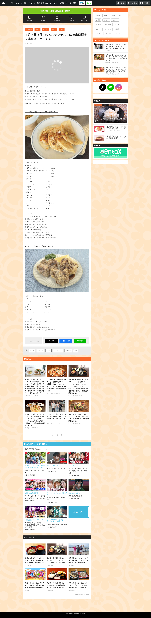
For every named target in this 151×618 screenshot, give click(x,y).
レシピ (61, 29)
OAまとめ (29, 29)
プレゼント (99, 33)
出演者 (43, 20)
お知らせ (115, 20)
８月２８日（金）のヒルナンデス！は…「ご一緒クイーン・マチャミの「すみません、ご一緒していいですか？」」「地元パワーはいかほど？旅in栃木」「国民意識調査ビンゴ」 (56, 560)
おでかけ (45, 29)
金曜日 (98, 20)
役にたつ (40, 351)
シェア (67, 341)
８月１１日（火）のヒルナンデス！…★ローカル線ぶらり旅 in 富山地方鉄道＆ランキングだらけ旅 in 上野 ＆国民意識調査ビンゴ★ (35, 560)
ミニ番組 (61, 3)
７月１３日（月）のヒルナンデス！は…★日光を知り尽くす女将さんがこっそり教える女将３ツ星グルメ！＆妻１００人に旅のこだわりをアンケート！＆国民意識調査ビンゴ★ (56, 585)
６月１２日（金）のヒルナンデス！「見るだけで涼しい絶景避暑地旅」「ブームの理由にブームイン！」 (78, 585)
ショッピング (107, 29)
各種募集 (57, 20)
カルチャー (108, 24)
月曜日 (37, 29)
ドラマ (12, 3)
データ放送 (70, 20)
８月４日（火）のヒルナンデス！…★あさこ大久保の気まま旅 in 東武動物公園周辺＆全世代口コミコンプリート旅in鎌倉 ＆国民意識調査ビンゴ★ (35, 585)
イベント (68, 3)
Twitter (102, 87)
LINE (110, 87)
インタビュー (58, 351)
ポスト (53, 341)
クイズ (117, 24)
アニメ (55, 3)
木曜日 (121, 15)
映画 (42, 3)
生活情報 (117, 29)
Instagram (118, 87)
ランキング (109, 33)
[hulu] (89, 3)
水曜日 (113, 15)
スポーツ (48, 3)
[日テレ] (4, 3)
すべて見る (56, 435)
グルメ (54, 29)
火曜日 (106, 15)
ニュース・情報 (21, 3)
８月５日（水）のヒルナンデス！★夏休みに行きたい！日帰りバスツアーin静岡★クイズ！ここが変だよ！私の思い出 (78, 560)
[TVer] (82, 3)
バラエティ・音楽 (34, 3)
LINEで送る (80, 341)
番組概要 (29, 20)
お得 (75, 351)
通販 (74, 3)
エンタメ (106, 20)
